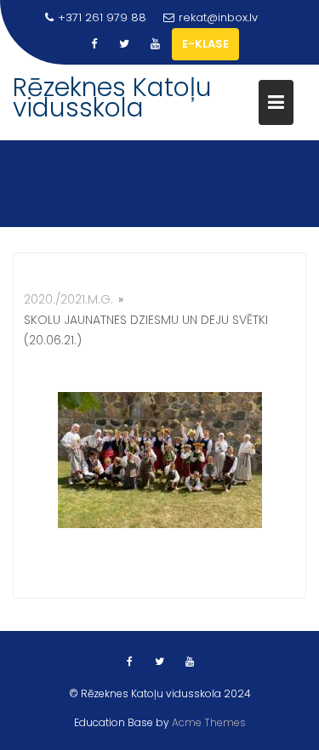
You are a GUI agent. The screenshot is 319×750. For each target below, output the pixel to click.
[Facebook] (93, 44)
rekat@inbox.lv (218, 17)
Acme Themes (209, 722)
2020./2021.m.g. (68, 299)
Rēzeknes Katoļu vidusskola (112, 97)
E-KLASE (205, 44)
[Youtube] (154, 44)
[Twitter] (124, 44)
